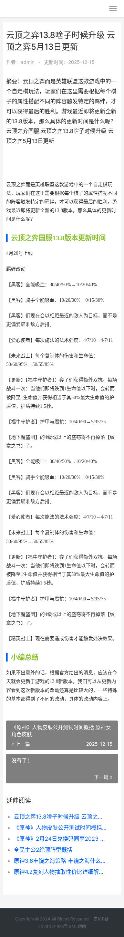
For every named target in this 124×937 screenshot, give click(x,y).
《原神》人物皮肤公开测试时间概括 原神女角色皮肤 (60, 827)
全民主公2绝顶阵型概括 (43, 849)
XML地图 (77, 926)
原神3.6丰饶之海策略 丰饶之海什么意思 (60, 860)
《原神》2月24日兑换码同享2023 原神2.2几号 (60, 838)
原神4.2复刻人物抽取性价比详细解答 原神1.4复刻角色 (60, 871)
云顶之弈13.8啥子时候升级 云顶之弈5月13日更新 (60, 816)
